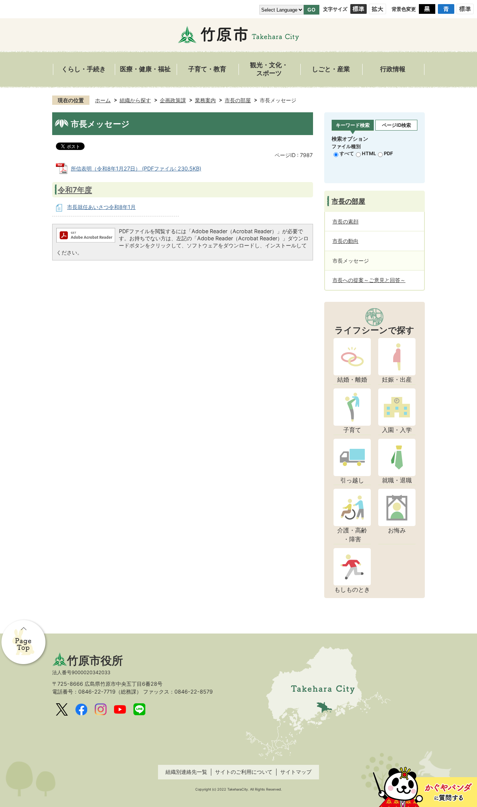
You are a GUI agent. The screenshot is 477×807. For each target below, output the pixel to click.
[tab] (353, 125)
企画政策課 (173, 100)
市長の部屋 (238, 100)
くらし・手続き (83, 69)
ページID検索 (396, 125)
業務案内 (205, 100)
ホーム (103, 100)
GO (311, 10)
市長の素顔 (345, 221)
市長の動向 (345, 241)
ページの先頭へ (24, 643)
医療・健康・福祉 (145, 69)
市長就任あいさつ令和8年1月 (101, 207)
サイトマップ (296, 772)
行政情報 (392, 69)
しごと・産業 (331, 69)
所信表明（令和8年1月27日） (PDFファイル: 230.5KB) (136, 168)
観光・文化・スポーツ (269, 69)
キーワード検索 (353, 125)
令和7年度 (75, 189)
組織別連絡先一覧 (186, 772)
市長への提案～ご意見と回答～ (368, 280)
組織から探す (135, 100)
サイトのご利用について (243, 772)
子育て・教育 (207, 69)
